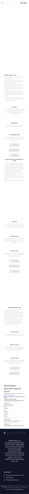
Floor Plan (15, 155)
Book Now (15, 145)
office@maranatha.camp (12, 480)
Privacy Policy (4, 486)
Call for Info (15, 150)
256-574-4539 (9, 477)
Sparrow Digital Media (17, 489)
